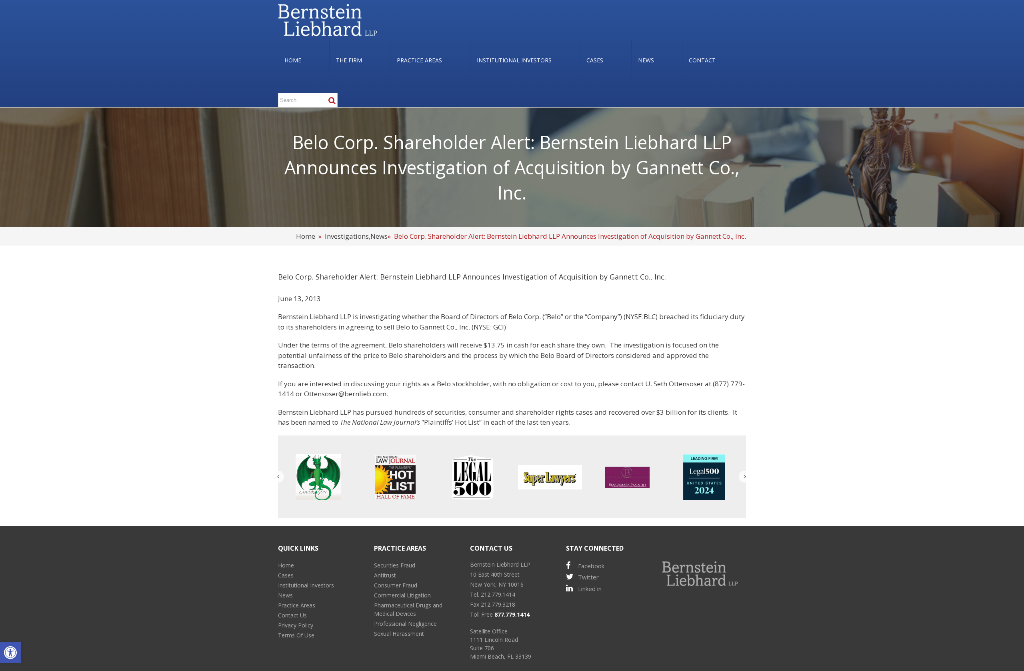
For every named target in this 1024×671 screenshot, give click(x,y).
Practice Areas (296, 605)
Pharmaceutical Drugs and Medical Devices (408, 609)
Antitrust (385, 575)
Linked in (590, 589)
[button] (10, 652)
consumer (484, 412)
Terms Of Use (296, 635)
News (379, 236)
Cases (286, 575)
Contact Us (292, 615)
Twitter (588, 577)
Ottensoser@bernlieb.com (345, 393)
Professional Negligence (405, 623)
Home (305, 236)
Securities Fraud (394, 565)
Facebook (591, 566)
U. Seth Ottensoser (674, 383)
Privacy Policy (295, 625)
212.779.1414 (498, 594)
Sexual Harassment (399, 633)
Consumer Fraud (395, 585)
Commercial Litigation (402, 595)
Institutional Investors (306, 585)
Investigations (347, 236)
